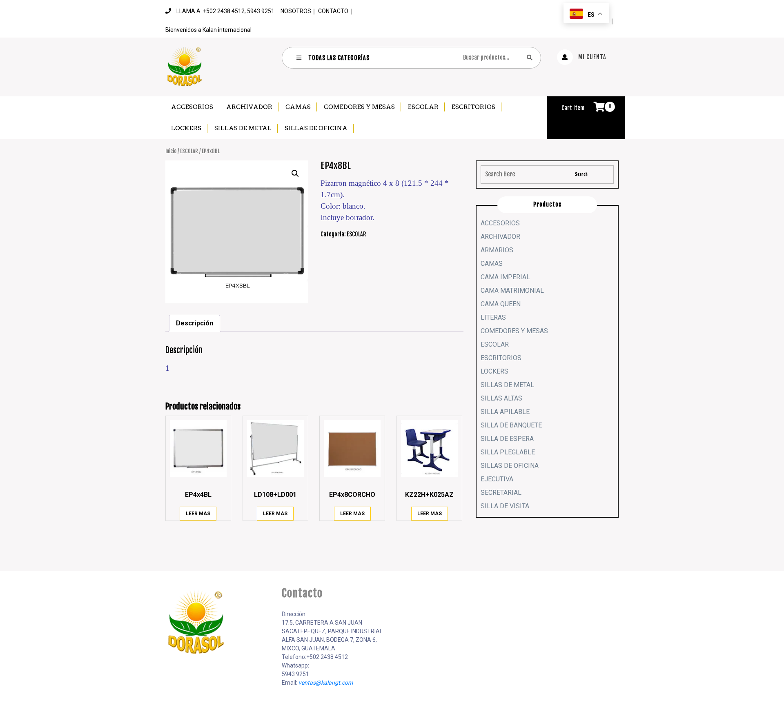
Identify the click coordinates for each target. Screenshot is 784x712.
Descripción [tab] (194, 323)
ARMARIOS (497, 250)
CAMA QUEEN (501, 304)
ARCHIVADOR (249, 107)
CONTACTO (333, 11)
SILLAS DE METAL (243, 128)
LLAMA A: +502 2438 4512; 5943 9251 (225, 11)
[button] (295, 173)
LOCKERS (186, 128)
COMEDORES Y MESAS (359, 107)
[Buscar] (529, 57)
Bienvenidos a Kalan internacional (208, 30)
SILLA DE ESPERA (507, 439)
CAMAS (298, 107)
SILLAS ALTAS (501, 398)
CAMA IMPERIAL (505, 277)
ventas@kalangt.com (325, 682)
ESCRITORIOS (473, 107)
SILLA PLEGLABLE (508, 452)
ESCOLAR (423, 107)
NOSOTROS (296, 11)
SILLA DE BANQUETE (511, 425)
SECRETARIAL (501, 492)
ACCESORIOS (192, 107)
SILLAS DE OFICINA (316, 128)
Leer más (198, 513)
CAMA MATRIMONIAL (512, 290)
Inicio (170, 151)
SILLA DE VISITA (505, 506)
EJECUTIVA (497, 479)
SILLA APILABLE (505, 412)
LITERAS (493, 317)
